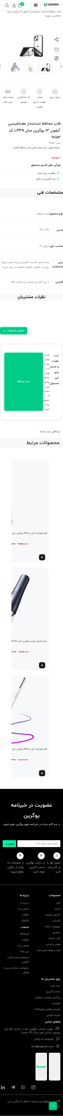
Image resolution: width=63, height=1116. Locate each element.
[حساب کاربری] (14, 6)
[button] (42, 557)
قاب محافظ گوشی (21, 147)
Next (61, 67)
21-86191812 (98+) (44, 1039)
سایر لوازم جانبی (39, 147)
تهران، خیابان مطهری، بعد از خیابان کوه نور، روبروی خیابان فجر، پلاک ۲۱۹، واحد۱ (32, 1030)
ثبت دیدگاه (23, 381)
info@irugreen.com (42, 1047)
